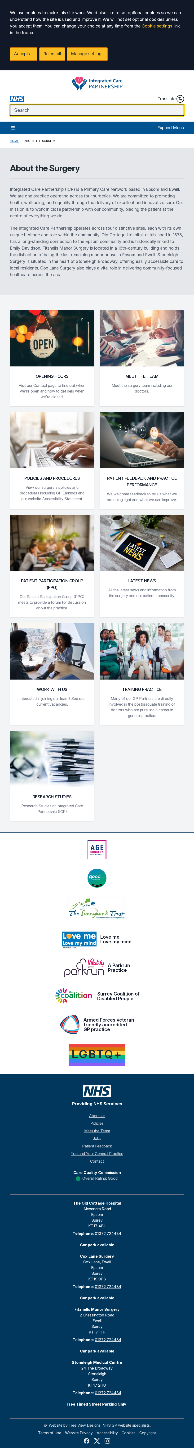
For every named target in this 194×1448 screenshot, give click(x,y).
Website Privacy (79, 1432)
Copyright (147, 1432)
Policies (97, 1123)
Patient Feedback (97, 1146)
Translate (167, 98)
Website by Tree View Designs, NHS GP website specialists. (100, 1425)
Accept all (23, 53)
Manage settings (87, 53)
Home (14, 141)
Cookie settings (157, 25)
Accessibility (107, 1432)
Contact (97, 1161)
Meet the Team (97, 1130)
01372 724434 (108, 1233)
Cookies (129, 1432)
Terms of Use (49, 1432)
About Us (97, 1115)
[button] (52, 358)
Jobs (97, 1138)
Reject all (52, 53)
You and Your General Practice (97, 1153)
